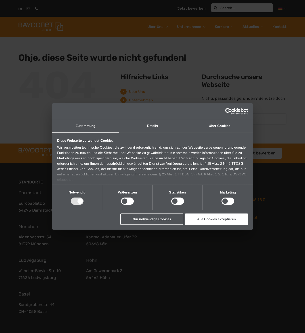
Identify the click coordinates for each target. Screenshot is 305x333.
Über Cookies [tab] (219, 126)
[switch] (127, 201)
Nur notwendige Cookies (151, 219)
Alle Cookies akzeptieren (216, 219)
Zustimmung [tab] (86, 126)
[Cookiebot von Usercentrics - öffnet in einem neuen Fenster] (228, 111)
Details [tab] (152, 126)
